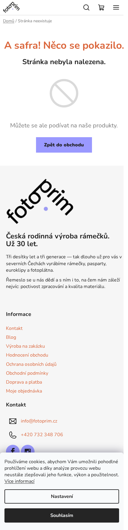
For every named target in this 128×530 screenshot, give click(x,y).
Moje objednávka (24, 391)
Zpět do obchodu (64, 145)
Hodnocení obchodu (27, 355)
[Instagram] (28, 451)
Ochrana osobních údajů (31, 364)
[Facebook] (13, 451)
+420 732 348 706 (42, 434)
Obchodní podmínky (27, 373)
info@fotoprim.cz (39, 421)
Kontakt (14, 328)
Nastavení (62, 496)
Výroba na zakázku (25, 346)
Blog (11, 337)
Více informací (19, 481)
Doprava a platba (24, 382)
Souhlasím (61, 515)
